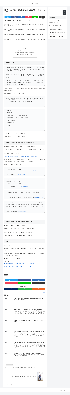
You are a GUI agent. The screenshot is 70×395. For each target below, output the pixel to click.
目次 (23, 48)
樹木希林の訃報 (18, 50)
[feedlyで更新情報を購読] (25, 289)
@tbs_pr (36, 202)
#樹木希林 (34, 170)
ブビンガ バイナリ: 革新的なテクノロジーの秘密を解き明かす (57, 21)
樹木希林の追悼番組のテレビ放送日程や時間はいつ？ (25, 52)
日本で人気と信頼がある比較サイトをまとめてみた (57, 33)
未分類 (6, 274)
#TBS (13, 208)
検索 (50, 9)
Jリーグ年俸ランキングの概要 (55, 25)
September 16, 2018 (23, 104)
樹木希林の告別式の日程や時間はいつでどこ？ (24, 54)
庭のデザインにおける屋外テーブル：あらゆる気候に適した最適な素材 (57, 28)
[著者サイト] (11, 289)
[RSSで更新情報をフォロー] (38, 289)
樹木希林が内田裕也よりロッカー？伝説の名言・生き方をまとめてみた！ (19, 263)
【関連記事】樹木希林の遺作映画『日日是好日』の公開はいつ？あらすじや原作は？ (21, 156)
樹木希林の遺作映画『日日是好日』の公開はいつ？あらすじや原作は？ (19, 266)
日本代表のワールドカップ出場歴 (56, 36)
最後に (16, 55)
